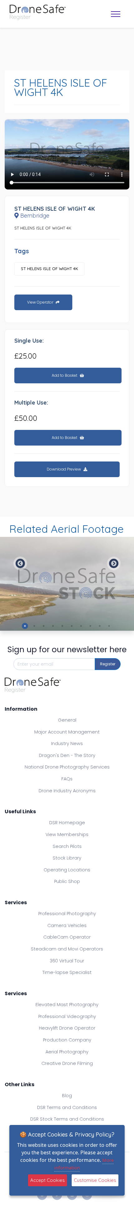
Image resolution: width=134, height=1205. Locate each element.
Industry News (67, 743)
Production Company (67, 1040)
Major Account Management (67, 732)
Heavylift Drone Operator (67, 1028)
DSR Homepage (67, 822)
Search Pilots (67, 846)
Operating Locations (67, 870)
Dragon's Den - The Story (67, 755)
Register (107, 664)
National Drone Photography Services (67, 767)
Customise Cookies (95, 1180)
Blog (67, 1095)
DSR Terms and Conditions (67, 1107)
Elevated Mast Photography (67, 1004)
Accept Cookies (47, 1180)
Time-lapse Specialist (67, 972)
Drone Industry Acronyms (67, 791)
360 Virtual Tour (67, 961)
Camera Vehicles (67, 925)
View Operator (40, 302)
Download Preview (64, 469)
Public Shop (67, 881)
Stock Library (67, 858)
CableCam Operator (67, 937)
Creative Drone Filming (67, 1063)
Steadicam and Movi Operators (67, 949)
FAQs (67, 779)
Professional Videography (67, 1016)
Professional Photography (67, 913)
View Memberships (67, 834)
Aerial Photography (67, 1052)
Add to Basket (65, 375)
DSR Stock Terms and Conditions (67, 1119)
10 (109, 626)
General (67, 720)
